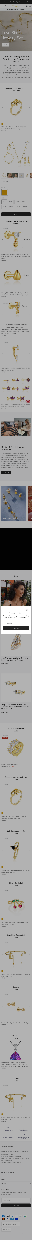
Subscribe (16, 628)
